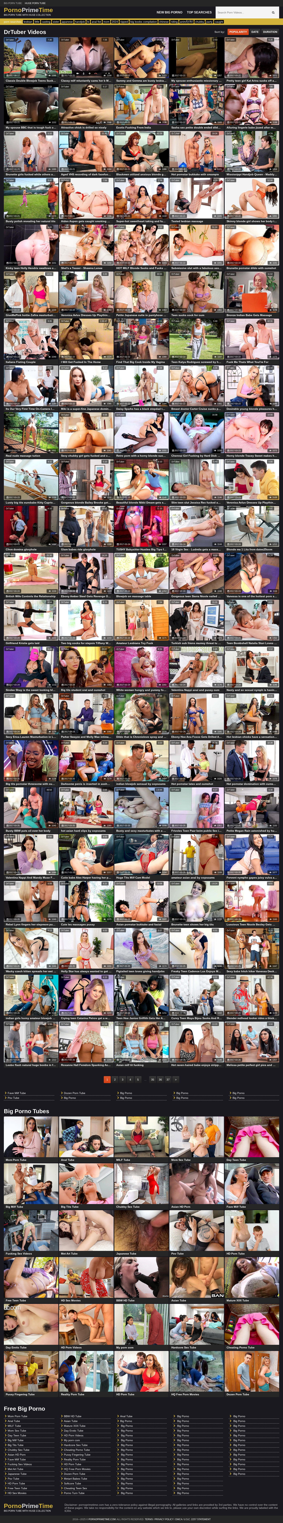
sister (56, 21)
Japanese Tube (17, 1473)
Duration (270, 31)
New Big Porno (169, 12)
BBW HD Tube (72, 1416)
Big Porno (70, 1097)
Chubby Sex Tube (18, 1449)
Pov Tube (13, 1097)
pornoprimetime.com (102, 1519)
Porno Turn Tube (74, 1493)
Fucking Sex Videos (20, 1464)
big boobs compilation (143, 21)
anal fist (96, 21)
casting (46, 21)
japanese (67, 21)
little (37, 21)
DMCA (178, 1519)
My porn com (72, 1440)
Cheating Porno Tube (77, 1449)
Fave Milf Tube (17, 1093)
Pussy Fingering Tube (77, 1454)
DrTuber (10, 40)
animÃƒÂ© (186, 21)
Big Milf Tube (15, 1440)
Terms (149, 1519)
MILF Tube (14, 1425)
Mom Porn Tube (17, 1416)
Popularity (238, 31)
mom (106, 21)
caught (219, 21)
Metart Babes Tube (75, 1478)
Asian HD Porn (17, 1454)
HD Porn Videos (73, 1435)
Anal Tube (14, 1421)
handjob (80, 21)
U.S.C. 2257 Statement (197, 1519)
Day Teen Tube (17, 1435)
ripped (124, 21)
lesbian (28, 21)
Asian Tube (71, 1421)
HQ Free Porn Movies (77, 1469)
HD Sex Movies (17, 1493)
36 (160, 1079)
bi (88, 21)
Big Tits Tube (15, 1445)
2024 (115, 21)
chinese (164, 21)
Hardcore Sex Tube (76, 1445)
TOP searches (199, 12)
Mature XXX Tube (74, 1425)
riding (174, 21)
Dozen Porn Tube (74, 1093)
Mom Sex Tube (17, 1430)
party (209, 21)
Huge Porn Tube (35, 3)
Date (255, 31)
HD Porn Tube (16, 1483)
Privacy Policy (164, 1519)
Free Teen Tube (17, 1488)
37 (168, 1079)
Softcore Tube (72, 1483)
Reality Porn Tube (75, 1459)
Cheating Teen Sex (75, 1488)
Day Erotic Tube (73, 1430)
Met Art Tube (15, 1469)
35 (152, 1079)
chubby (199, 21)
